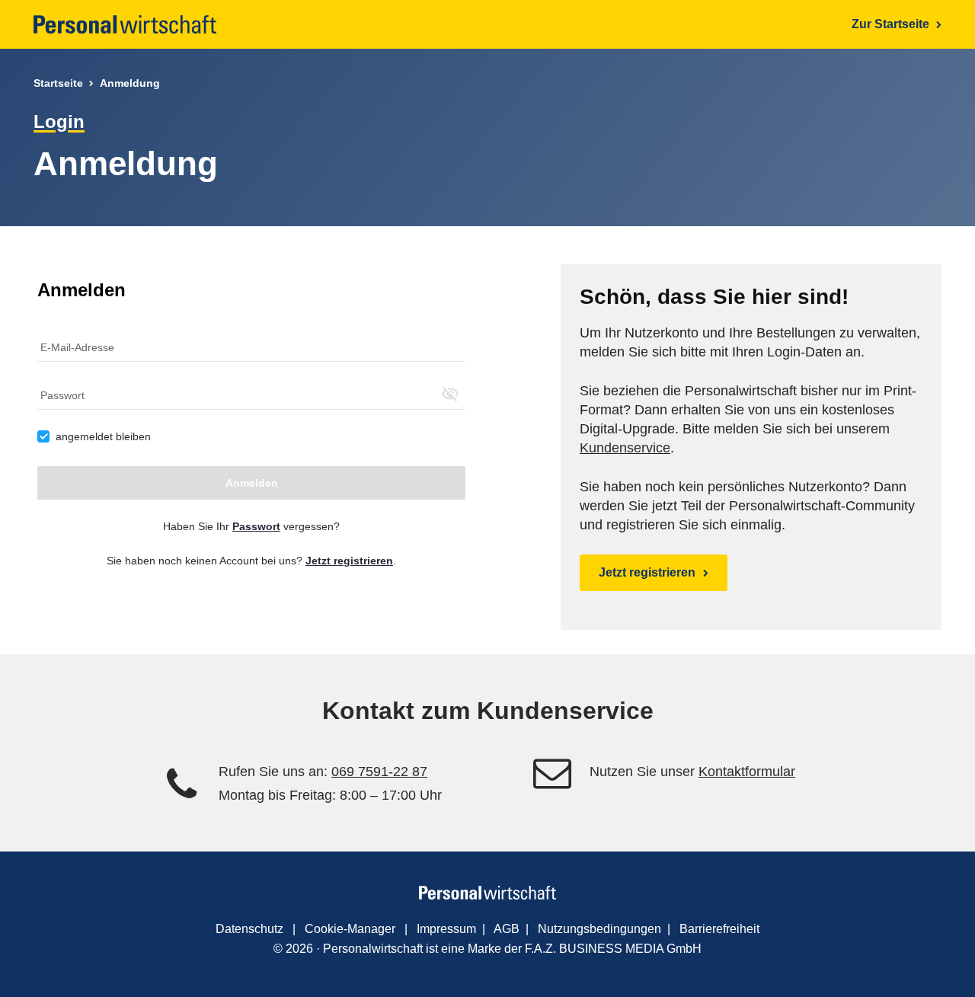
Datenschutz (249, 928)
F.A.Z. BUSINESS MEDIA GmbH (613, 948)
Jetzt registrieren (647, 572)
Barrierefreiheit (719, 928)
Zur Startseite (892, 24)
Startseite (58, 83)
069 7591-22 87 (379, 771)
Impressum (446, 928)
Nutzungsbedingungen (599, 928)
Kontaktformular (746, 771)
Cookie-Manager (350, 928)
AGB (506, 928)
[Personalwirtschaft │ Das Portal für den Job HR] (125, 24)
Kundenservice (625, 447)
